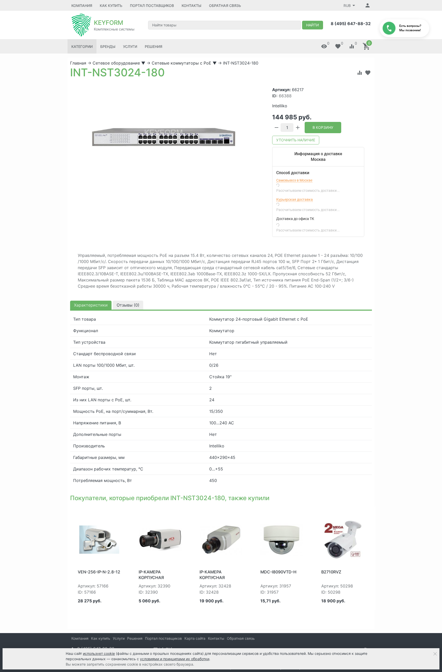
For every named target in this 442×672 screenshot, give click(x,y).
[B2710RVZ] (342, 539)
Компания (81, 5)
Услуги (130, 46)
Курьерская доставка (294, 199)
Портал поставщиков (152, 5)
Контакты (191, 5)
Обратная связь (225, 5)
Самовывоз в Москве (294, 180)
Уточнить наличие (295, 140)
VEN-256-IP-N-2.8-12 (99, 571)
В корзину (323, 127)
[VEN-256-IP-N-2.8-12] (99, 539)
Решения (153, 46)
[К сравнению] (360, 73)
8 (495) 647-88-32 (351, 23)
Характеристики (91, 305)
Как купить (111, 5)
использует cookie (99, 653)
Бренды (107, 46)
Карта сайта (194, 638)
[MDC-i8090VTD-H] (281, 539)
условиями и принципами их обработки (174, 659)
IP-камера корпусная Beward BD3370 (217, 577)
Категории (82, 46)
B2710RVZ (331, 571)
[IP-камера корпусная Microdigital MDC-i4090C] (160, 539)
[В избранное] (368, 73)
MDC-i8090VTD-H (278, 571)
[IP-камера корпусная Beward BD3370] (221, 539)
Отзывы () (128, 305)
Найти (312, 25)
